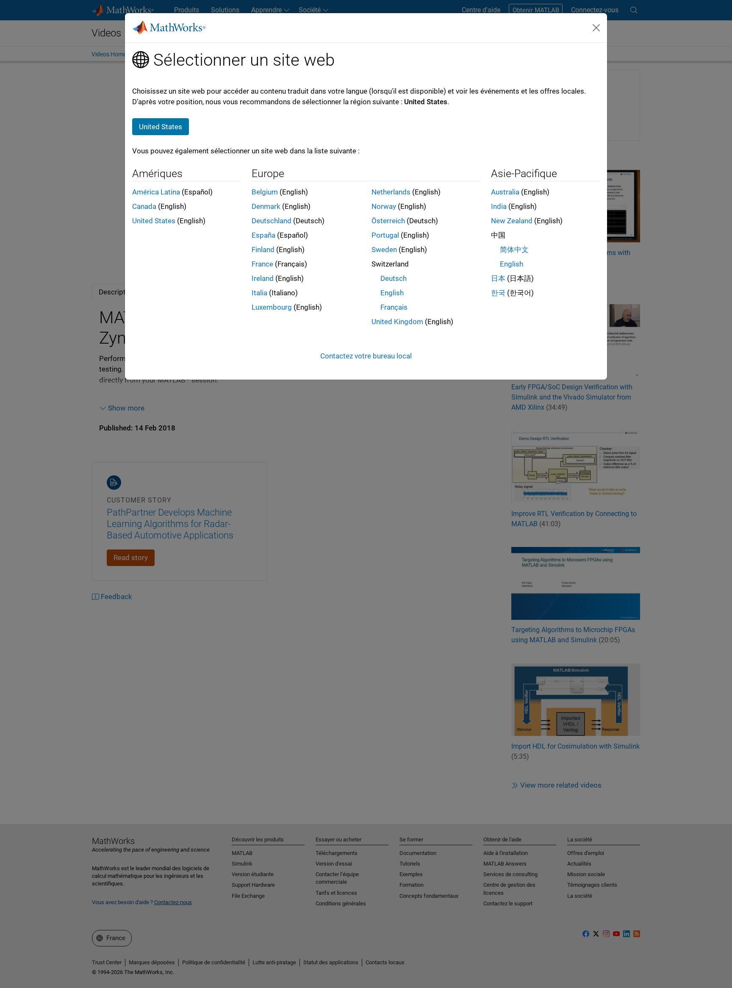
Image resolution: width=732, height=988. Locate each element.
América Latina (156, 192)
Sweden (384, 249)
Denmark (266, 206)
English (392, 293)
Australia (505, 192)
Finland (263, 249)
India (499, 206)
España (263, 235)
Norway (384, 206)
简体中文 (514, 249)
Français (394, 307)
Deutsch (393, 278)
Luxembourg (272, 307)
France (262, 264)
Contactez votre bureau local (366, 356)
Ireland (263, 278)
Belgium (265, 192)
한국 (498, 293)
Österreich (388, 220)
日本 (498, 278)
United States (153, 220)
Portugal (385, 235)
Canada (144, 206)
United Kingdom (397, 321)
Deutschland (271, 220)
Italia (259, 293)
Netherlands (391, 192)
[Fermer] (596, 27)
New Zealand (511, 220)
